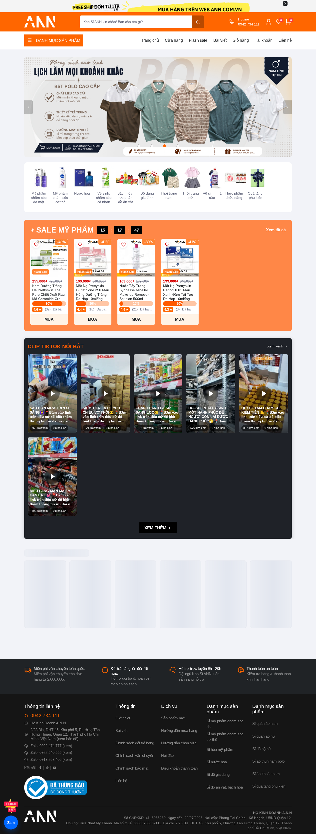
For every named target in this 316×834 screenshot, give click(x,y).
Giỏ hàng (241, 40)
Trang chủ (150, 40)
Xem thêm (156, 528)
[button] (138, 145)
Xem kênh (275, 346)
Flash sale (198, 40)
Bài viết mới (46, 555)
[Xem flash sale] (11, 806)
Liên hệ (285, 40)
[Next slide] (287, 107)
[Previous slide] (28, 107)
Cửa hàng (174, 40)
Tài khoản (264, 40)
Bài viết (220, 40)
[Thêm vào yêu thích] (36, 244)
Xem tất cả (276, 230)
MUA (49, 319)
